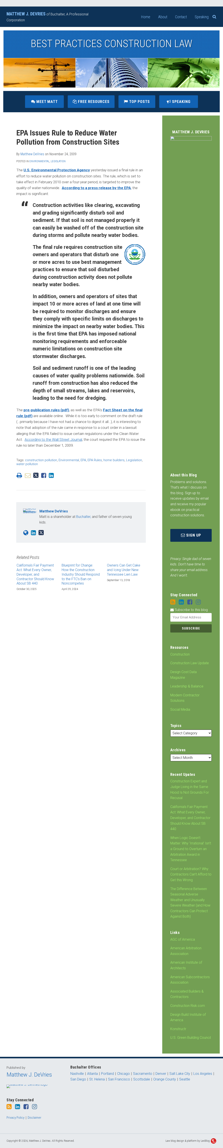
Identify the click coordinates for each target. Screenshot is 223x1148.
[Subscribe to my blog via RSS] (172, 602)
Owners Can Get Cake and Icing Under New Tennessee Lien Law (123, 569)
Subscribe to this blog (191, 610)
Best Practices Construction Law (111, 43)
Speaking (202, 17)
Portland (107, 1074)
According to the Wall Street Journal (53, 439)
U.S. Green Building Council (190, 1038)
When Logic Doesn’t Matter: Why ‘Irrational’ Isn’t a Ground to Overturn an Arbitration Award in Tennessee (190, 849)
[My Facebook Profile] (189, 602)
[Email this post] (28, 475)
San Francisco (119, 1079)
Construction (180, 654)
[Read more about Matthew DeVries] (25, 533)
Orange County (164, 1079)
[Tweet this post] (36, 475)
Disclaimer (34, 1118)
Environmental (39, 161)
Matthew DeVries (32, 154)
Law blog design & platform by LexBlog (188, 1140)
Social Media (180, 709)
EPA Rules (95, 460)
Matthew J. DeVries (29, 1075)
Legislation (58, 161)
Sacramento (142, 1074)
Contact (181, 17)
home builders (114, 460)
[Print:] (19, 475)
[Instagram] (198, 602)
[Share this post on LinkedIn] (51, 475)
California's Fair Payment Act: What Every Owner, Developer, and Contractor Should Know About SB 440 (35, 574)
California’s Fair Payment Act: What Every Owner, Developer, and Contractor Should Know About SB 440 (190, 818)
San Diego (78, 1079)
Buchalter (83, 517)
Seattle (184, 1079)
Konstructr (178, 1029)
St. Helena (97, 1079)
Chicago (123, 1074)
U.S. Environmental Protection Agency (57, 170)
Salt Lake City (179, 1074)
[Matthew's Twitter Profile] (41, 533)
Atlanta (92, 1074)
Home (145, 17)
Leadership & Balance (186, 686)
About (162, 17)
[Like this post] (43, 475)
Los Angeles (202, 1074)
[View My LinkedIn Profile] (181, 602)
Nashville (77, 1074)
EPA (83, 460)
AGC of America (182, 939)
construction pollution (41, 460)
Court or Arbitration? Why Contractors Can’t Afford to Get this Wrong (190, 874)
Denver (160, 1074)
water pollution (27, 464)
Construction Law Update (189, 663)
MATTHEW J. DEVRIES (26, 14)
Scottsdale (141, 1079)
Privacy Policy (15, 1118)
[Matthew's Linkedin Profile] (33, 533)
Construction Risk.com (187, 1006)
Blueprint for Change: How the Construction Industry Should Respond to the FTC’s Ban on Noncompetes (81, 574)
